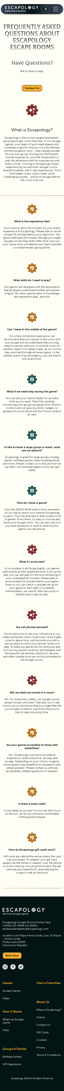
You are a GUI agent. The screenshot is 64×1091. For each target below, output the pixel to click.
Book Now (12, 955)
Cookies (41, 1040)
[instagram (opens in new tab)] (5, 967)
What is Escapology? (48, 1009)
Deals (6, 998)
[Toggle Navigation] (55, 9)
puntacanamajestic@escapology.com (25, 928)
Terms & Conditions (48, 1055)
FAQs (6, 1030)
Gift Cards (42, 1032)
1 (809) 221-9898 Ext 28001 (20, 925)
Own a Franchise (48, 983)
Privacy (40, 1047)
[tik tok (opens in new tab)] (20, 967)
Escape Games (12, 990)
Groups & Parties (14, 1049)
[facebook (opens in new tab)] (13, 967)
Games (7, 983)
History (40, 1017)
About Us (42, 1002)
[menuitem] (15, 992)
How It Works (12, 1011)
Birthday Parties (12, 1056)
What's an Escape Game (13, 1021)
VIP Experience (12, 1064)
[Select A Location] (45, 9)
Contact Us (32, 88)
